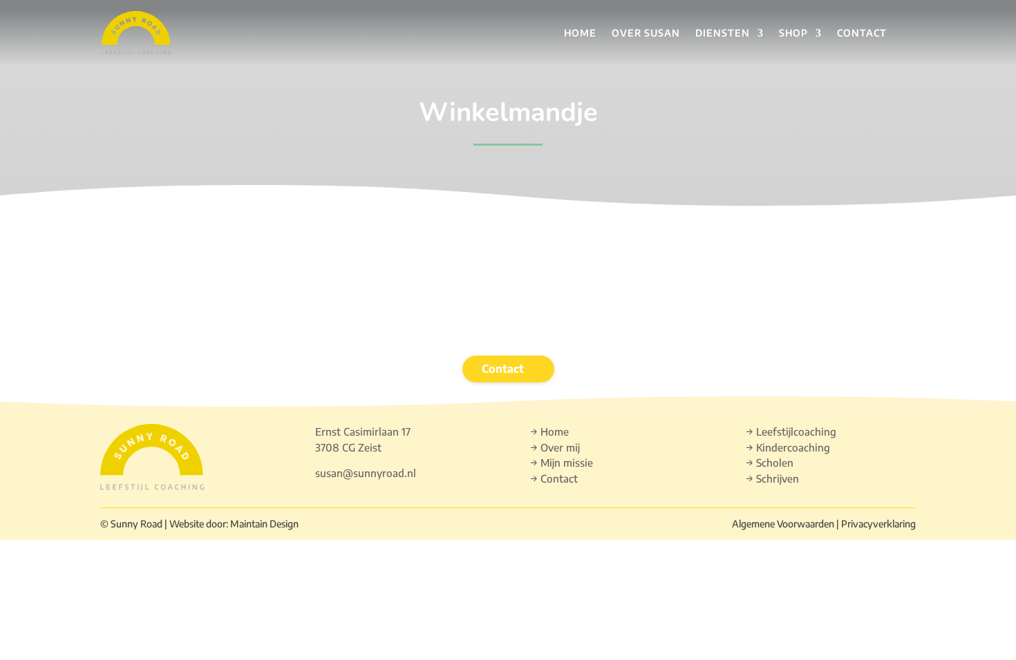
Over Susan (646, 33)
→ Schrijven (772, 478)
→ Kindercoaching (788, 447)
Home (580, 33)
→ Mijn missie (561, 462)
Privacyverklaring (878, 524)
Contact (862, 33)
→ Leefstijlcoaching (791, 431)
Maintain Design (264, 524)
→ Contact (554, 478)
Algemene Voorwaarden (783, 524)
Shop (793, 33)
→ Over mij (555, 447)
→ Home (549, 431)
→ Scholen (769, 462)
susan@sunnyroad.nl (365, 473)
